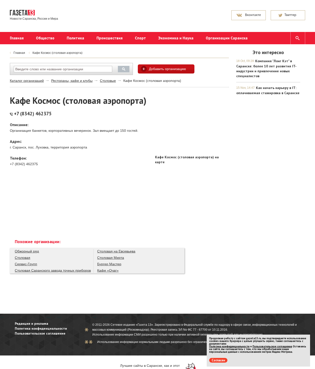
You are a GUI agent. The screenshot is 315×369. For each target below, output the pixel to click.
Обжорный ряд (27, 251)
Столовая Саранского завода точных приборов (53, 270)
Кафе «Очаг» (108, 270)
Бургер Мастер (109, 264)
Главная (17, 37)
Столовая (22, 258)
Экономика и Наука (175, 37)
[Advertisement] (192, 121)
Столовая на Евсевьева (116, 251)
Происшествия (109, 37)
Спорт (140, 37)
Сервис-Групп (26, 264)
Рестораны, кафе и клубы (72, 81)
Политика (75, 37)
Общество (45, 37)
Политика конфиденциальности (41, 328)
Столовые (108, 81)
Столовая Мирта (110, 258)
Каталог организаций (27, 81)
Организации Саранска (227, 37)
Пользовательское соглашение (40, 333)
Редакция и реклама (31, 323)
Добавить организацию (167, 69)
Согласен (218, 360)
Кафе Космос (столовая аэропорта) (57, 53)
